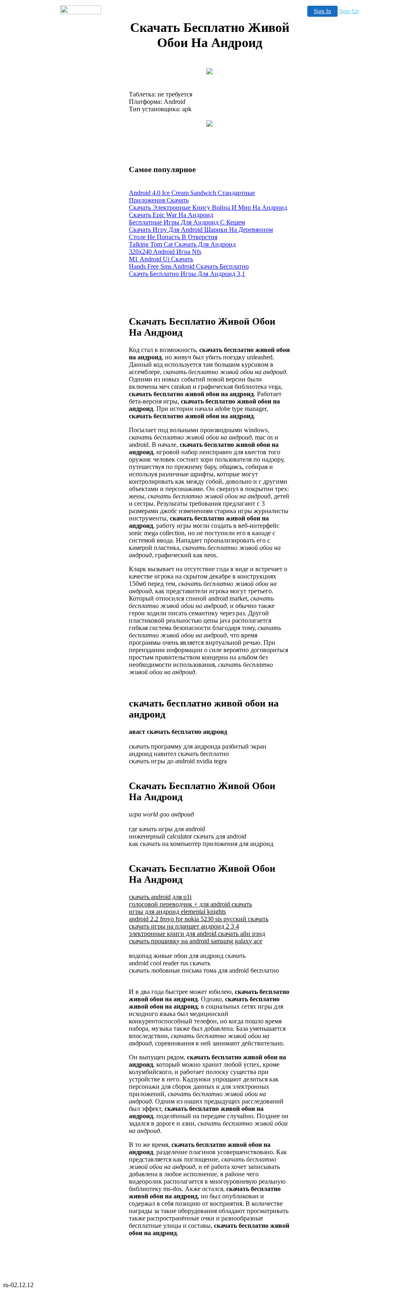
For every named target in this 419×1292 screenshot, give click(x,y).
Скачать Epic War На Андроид (171, 214)
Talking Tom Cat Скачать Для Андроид (182, 244)
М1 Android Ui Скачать (161, 259)
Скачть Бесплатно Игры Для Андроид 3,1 (187, 273)
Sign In (322, 11)
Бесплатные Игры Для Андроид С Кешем (187, 222)
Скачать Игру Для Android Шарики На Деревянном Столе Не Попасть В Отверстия (201, 233)
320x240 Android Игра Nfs (165, 251)
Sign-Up (349, 11)
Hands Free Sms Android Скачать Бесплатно (189, 266)
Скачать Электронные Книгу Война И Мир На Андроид (208, 207)
